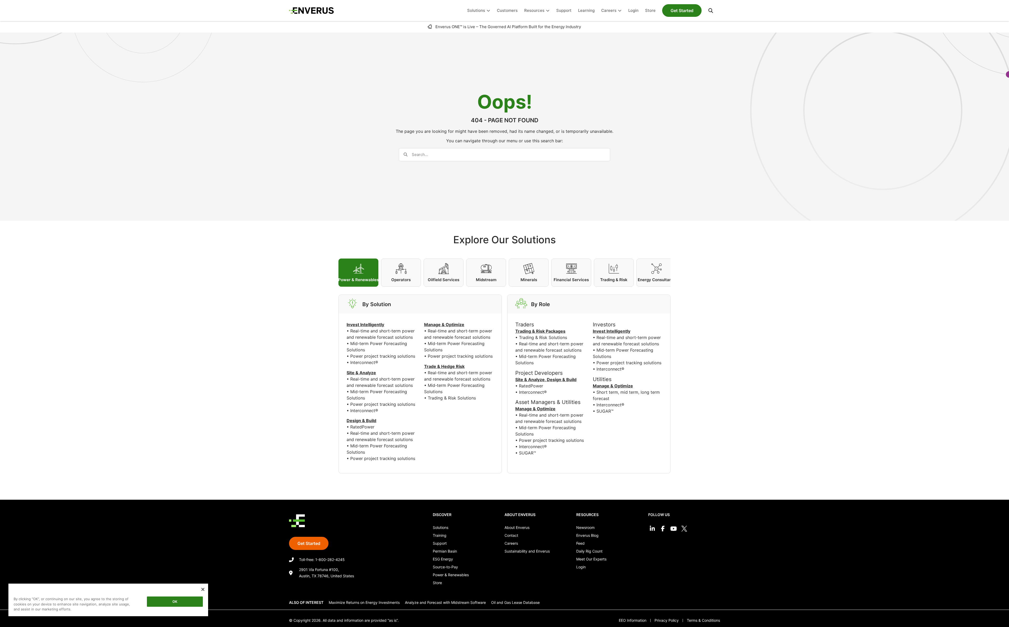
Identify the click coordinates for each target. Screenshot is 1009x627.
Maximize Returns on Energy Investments (364, 602)
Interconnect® (364, 362)
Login (581, 567)
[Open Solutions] (488, 11)
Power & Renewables (451, 575)
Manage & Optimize (535, 408)
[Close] (202, 589)
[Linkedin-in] (652, 528)
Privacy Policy (667, 620)
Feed (580, 543)
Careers (511, 543)
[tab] (358, 273)
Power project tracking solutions (382, 356)
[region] (108, 601)
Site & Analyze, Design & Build (545, 379)
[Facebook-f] (663, 528)
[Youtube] (674, 528)
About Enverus (516, 527)
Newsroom (585, 527)
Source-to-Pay (445, 567)
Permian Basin (445, 551)
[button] (711, 10)
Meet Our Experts (591, 559)
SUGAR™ (527, 453)
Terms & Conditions (703, 620)
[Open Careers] (620, 11)
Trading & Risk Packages (540, 331)
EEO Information (632, 620)
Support (440, 543)
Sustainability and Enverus (527, 551)
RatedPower (362, 426)
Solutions (440, 527)
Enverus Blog (587, 535)
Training (439, 535)
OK (174, 601)
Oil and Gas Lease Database (515, 602)
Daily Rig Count (589, 551)
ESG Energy (443, 559)
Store (437, 582)
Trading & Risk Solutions (452, 398)
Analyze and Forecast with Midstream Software (445, 602)
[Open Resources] (548, 11)
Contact (511, 535)
